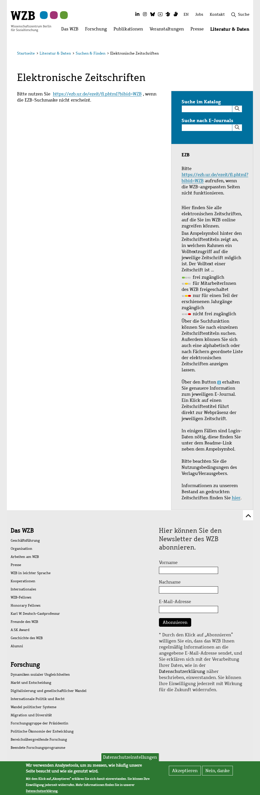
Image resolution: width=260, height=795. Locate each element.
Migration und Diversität (31, 715)
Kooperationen (23, 581)
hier (236, 498)
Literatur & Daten (55, 53)
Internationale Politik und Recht (37, 699)
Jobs (199, 14)
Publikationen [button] (129, 30)
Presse (16, 564)
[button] (243, 54)
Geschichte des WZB (27, 638)
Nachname (170, 582)
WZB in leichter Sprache (31, 573)
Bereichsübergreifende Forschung (39, 739)
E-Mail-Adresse (175, 602)
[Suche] (237, 109)
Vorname (168, 562)
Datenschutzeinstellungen (130, 757)
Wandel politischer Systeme (33, 707)
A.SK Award (20, 629)
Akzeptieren (185, 771)
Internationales (23, 589)
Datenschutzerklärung (182, 671)
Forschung (25, 664)
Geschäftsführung (25, 540)
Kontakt (217, 14)
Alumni (17, 646)
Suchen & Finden (90, 53)
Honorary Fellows (25, 605)
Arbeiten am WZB (25, 556)
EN (186, 14)
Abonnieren (175, 622)
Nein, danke (217, 771)
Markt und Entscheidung (31, 682)
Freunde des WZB (24, 621)
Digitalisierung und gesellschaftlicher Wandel (49, 690)
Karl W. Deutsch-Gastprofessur (35, 613)
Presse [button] (198, 30)
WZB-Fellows (21, 597)
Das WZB (22, 530)
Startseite (26, 53)
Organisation (21, 548)
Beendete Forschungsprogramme (38, 747)
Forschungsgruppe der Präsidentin (39, 723)
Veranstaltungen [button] (168, 30)
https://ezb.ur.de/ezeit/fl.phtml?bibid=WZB (97, 94)
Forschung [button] (97, 30)
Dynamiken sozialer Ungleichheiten (40, 674)
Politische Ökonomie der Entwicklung (42, 731)
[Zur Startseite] (31, 21)
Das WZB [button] (71, 30)
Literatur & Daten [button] (231, 30)
